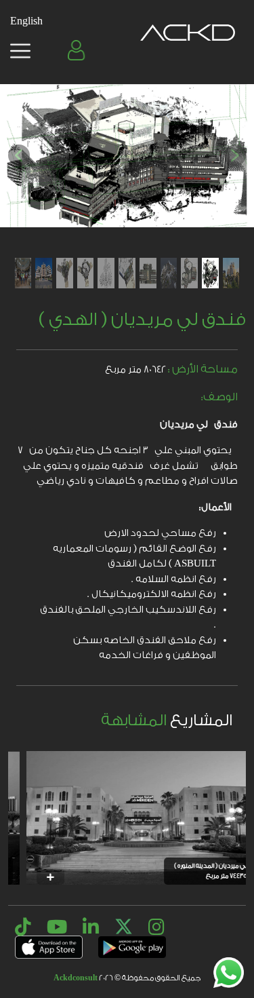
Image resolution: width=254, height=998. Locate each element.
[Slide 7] (106, 273)
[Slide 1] (231, 273)
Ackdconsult (76, 978)
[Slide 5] (148, 273)
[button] (78, 50)
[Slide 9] (64, 273)
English (26, 21)
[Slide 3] (189, 273)
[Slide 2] (210, 273)
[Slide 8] (85, 273)
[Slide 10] (43, 273)
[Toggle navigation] (20, 51)
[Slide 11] (23, 273)
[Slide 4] (169, 273)
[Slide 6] (127, 273)
